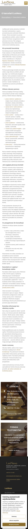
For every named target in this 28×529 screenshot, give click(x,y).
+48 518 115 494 (13, 408)
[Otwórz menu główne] (26, 3)
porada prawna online (8, 287)
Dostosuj (14, 516)
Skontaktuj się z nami (14, 414)
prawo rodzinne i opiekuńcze (13, 99)
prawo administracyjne (11, 136)
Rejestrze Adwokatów (8, 61)
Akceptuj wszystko (14, 524)
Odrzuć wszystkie (14, 520)
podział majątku (17, 128)
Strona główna (6, 17)
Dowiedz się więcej (14, 450)
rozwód (7, 128)
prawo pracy (8, 144)
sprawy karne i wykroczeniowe (13, 107)
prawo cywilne (9, 115)
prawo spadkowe (10, 122)
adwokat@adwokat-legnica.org (13, 476)
